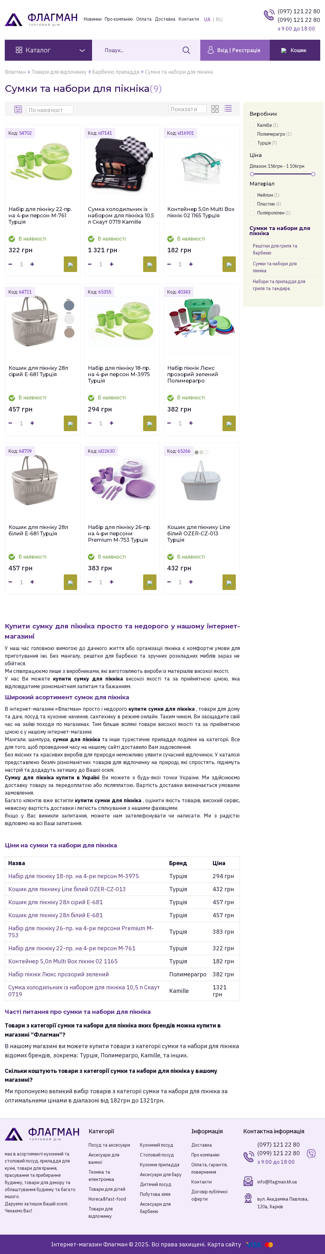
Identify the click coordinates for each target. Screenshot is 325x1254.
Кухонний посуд (156, 1145)
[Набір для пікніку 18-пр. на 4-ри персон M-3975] (122, 321)
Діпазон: (258, 166)
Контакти (189, 19)
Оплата (144, 19)
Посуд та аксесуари (109, 1145)
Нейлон (268, 195)
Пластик (269, 204)
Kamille (267, 125)
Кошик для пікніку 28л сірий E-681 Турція (38, 371)
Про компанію (119, 19)
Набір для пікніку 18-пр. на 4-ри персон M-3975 (73, 876)
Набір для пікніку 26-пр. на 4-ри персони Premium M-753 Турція (119, 533)
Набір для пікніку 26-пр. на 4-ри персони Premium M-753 (81, 932)
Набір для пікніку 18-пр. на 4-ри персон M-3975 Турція (119, 374)
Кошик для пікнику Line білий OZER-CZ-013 (67, 889)
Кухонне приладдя (159, 1165)
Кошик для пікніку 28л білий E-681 (55, 915)
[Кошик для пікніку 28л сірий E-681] (43, 321)
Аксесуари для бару (161, 1174)
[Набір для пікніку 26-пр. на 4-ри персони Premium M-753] (122, 480)
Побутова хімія (155, 1194)
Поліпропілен (274, 213)
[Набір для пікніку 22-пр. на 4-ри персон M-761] (43, 162)
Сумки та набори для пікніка (275, 267)
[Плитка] (216, 109)
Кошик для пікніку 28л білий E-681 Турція (38, 530)
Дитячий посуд (155, 1184)
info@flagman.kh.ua (277, 1182)
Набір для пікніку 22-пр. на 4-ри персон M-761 (72, 948)
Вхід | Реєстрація (238, 50)
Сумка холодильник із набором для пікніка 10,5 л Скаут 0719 (84, 991)
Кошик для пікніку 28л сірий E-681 (55, 902)
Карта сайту (224, 1244)
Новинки (93, 19)
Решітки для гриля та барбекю (275, 249)
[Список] (229, 109)
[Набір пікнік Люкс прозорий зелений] (201, 321)
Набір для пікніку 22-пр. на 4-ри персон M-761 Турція (40, 215)
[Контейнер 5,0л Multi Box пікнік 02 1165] (201, 162)
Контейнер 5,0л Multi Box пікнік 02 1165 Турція (201, 212)
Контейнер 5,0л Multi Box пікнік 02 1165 (63, 961)
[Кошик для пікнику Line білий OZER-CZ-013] (201, 480)
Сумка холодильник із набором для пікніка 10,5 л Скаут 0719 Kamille (121, 215)
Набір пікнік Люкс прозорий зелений (58, 974)
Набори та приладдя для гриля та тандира (279, 285)
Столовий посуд (157, 1155)
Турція (267, 143)
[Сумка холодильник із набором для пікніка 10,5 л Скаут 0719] (122, 162)
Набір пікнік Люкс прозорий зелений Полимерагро (192, 374)
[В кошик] (70, 264)
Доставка (165, 19)
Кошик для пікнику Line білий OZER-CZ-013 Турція (198, 533)
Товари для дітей (107, 1189)
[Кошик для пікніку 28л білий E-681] (43, 480)
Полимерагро (274, 134)
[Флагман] (42, 1134)
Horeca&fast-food (107, 1199)
